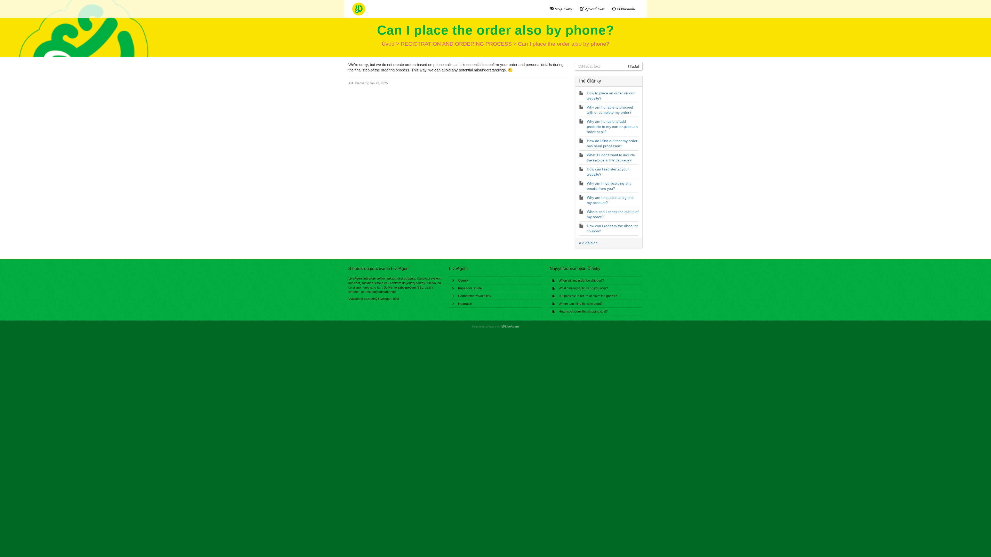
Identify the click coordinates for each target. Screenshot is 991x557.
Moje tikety (563, 9)
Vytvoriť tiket (594, 9)
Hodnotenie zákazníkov (474, 296)
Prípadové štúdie (470, 288)
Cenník (463, 280)
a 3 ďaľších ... (590, 243)
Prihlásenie (625, 9)
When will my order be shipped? (581, 280)
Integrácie (465, 304)
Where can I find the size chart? (581, 304)
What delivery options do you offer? (583, 288)
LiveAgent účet (388, 299)
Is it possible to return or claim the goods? (588, 296)
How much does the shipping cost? (583, 311)
